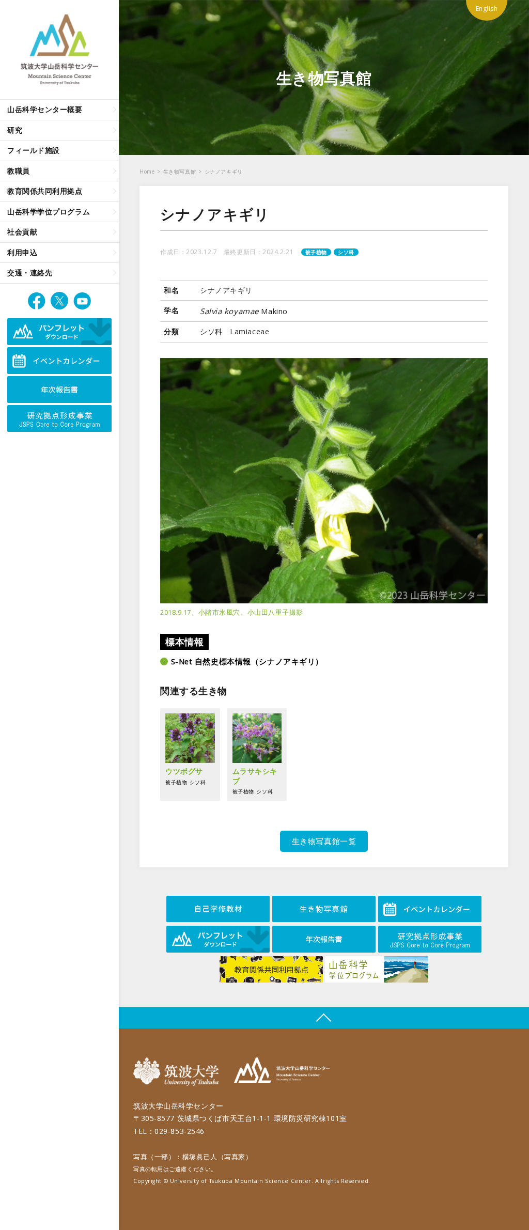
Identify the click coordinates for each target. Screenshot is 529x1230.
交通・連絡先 (29, 272)
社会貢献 (22, 232)
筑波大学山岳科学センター (282, 1071)
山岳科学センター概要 (45, 109)
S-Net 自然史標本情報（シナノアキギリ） (247, 661)
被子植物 (316, 252)
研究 (14, 130)
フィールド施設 (33, 150)
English (487, 8)
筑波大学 (178, 1071)
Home (146, 171)
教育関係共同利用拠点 (45, 191)
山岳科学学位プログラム (48, 211)
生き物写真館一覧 (324, 841)
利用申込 (22, 252)
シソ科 (346, 252)
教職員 (18, 171)
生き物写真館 (179, 171)
